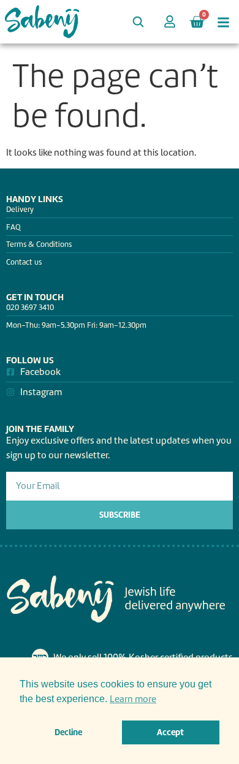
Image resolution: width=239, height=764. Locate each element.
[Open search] (137, 21)
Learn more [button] (133, 699)
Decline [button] (68, 732)
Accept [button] (170, 732)
